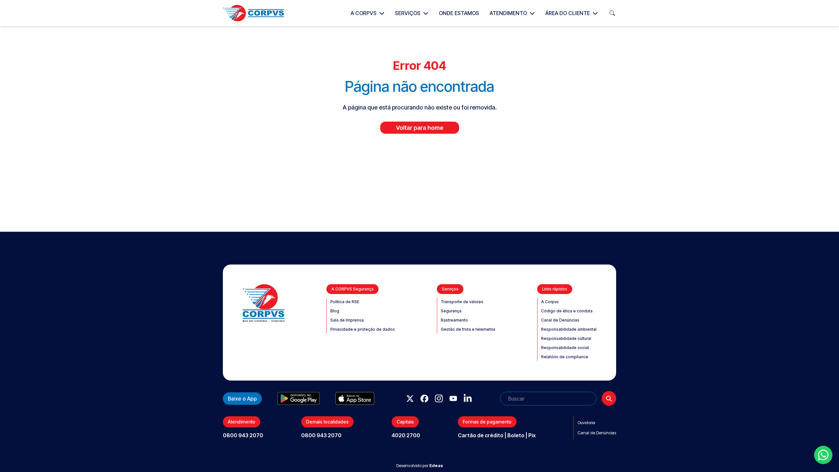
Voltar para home (419, 127)
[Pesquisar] (609, 398)
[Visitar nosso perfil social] (410, 399)
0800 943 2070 (243, 435)
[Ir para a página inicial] (253, 13)
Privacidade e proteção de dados (362, 329)
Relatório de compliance (564, 356)
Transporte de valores (462, 301)
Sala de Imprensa (347, 320)
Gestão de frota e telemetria (468, 329)
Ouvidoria (586, 422)
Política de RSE (344, 301)
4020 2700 (406, 435)
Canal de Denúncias (560, 320)
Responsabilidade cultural (566, 338)
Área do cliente (567, 13)
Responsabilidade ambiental (568, 329)
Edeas (436, 465)
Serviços (407, 13)
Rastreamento (454, 320)
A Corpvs (364, 13)
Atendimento (508, 13)
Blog (334, 310)
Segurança (451, 310)
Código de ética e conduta (567, 310)
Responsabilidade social (565, 347)
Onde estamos (459, 13)
